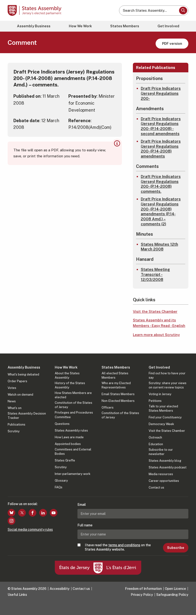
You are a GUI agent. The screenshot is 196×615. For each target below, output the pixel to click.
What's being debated (23, 374)
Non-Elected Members (118, 401)
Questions (62, 424)
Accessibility (60, 589)
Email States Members (118, 394)
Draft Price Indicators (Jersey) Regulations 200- (161, 93)
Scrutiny (14, 431)
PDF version (172, 43)
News (12, 401)
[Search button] (183, 10)
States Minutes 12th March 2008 (159, 247)
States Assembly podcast (167, 467)
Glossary (61, 480)
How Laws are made (69, 437)
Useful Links (17, 595)
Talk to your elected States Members (163, 408)
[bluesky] (11, 513)
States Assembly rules (71, 430)
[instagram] (11, 521)
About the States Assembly (67, 375)
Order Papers (17, 381)
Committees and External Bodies (73, 452)
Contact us (156, 487)
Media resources (161, 474)
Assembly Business (33, 26)
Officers (108, 407)
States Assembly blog (165, 460)
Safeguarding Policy (172, 595)
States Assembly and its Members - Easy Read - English (159, 323)
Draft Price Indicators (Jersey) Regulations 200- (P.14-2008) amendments (161, 149)
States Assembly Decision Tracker (27, 416)
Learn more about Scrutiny (156, 335)
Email (81, 505)
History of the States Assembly (70, 385)
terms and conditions (124, 545)
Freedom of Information (143, 589)
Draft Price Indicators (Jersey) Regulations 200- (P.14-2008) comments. (161, 184)
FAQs (58, 487)
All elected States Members (115, 375)
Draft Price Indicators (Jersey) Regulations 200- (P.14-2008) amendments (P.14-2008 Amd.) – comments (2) (161, 211)
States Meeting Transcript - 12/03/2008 (155, 274)
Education (156, 444)
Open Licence (175, 589)
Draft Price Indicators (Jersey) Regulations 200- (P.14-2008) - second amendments (161, 126)
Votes (12, 388)
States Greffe (65, 460)
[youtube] (53, 513)
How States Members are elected (73, 395)
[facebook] (32, 513)
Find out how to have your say (167, 375)
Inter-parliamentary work (72, 474)
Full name (85, 525)
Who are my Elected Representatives (116, 385)
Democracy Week (161, 424)
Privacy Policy (142, 595)
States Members (124, 26)
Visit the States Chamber (155, 311)
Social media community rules (30, 529)
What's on (15, 408)
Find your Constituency (165, 417)
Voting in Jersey (160, 394)
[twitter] (22, 513)
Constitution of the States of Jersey (73, 405)
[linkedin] (43, 513)
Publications (16, 424)
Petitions (155, 401)
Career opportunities (164, 481)
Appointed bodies (68, 444)
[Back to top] (188, 607)
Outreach (155, 437)
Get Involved (168, 26)
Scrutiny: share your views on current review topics (167, 385)
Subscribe (175, 548)
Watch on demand (20, 394)
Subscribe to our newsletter (161, 452)
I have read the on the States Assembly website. (118, 547)
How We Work (80, 26)
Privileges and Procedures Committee (74, 415)
